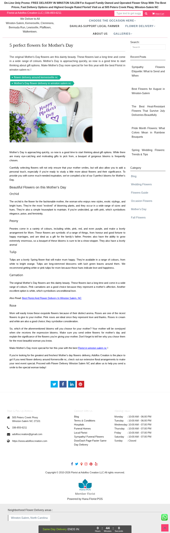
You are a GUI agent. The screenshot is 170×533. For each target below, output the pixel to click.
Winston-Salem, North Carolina (29, 517)
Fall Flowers (138, 217)
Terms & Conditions (84, 420)
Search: (134, 42)
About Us (100, 33)
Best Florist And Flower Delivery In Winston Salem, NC (52, 298)
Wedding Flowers (141, 184)
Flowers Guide (139, 192)
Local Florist (80, 432)
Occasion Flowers (141, 201)
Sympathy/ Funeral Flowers (89, 436)
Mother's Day (138, 209)
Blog (133, 176)
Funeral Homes (82, 428)
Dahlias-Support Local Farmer (94, 26)
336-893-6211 (53, 12)
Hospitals (79, 424)
